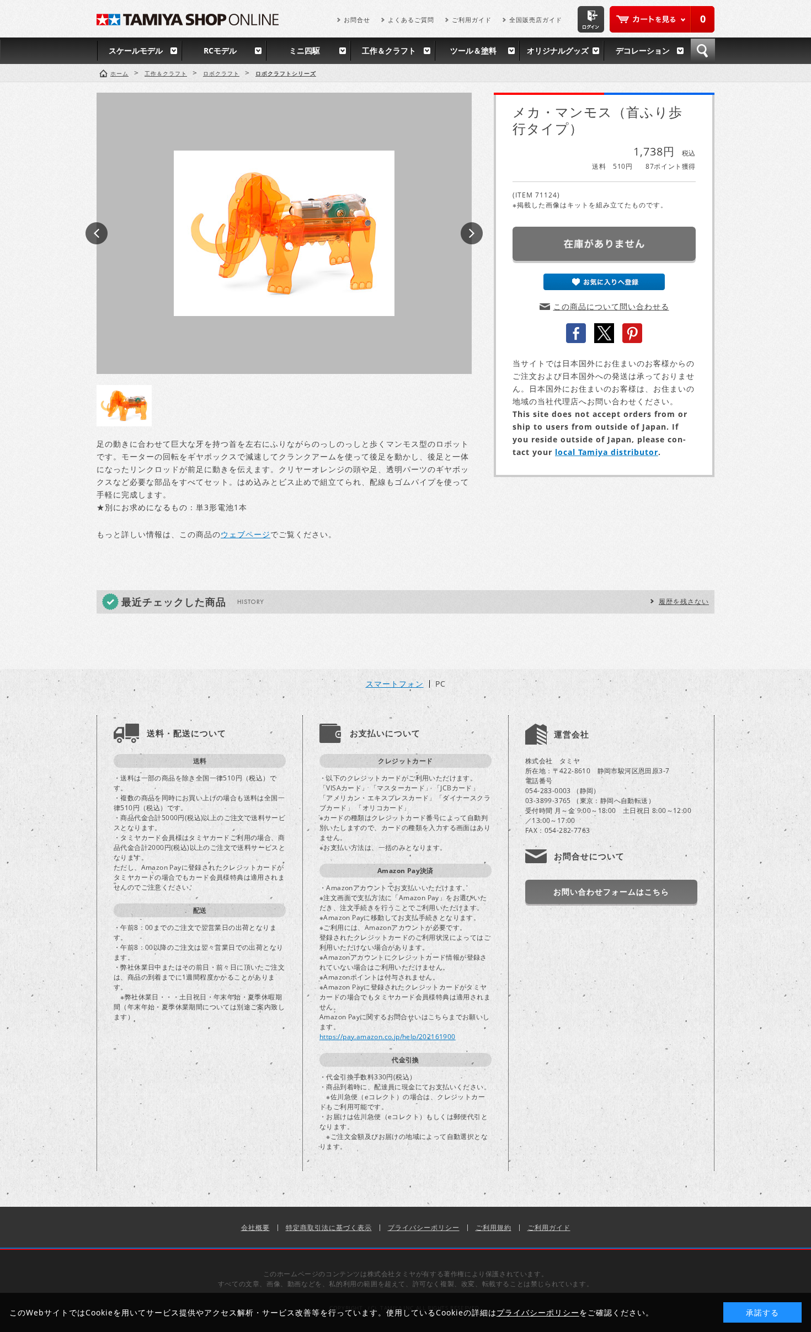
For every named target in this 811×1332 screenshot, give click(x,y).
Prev (97, 233)
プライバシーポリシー (424, 1227)
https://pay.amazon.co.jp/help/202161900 (387, 1036)
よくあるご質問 (411, 19)
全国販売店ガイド (535, 19)
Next (472, 233)
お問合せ (357, 19)
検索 (703, 51)
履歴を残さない (684, 601)
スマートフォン (395, 684)
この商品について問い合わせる (611, 306)
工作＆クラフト (389, 50)
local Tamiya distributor (606, 452)
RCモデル (220, 50)
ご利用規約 (493, 1227)
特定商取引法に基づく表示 (329, 1227)
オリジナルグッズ (558, 50)
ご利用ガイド (472, 19)
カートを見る (662, 19)
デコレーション (643, 50)
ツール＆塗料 (473, 50)
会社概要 (255, 1227)
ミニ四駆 (304, 50)
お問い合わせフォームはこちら (611, 891)
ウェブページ (245, 534)
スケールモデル (136, 50)
